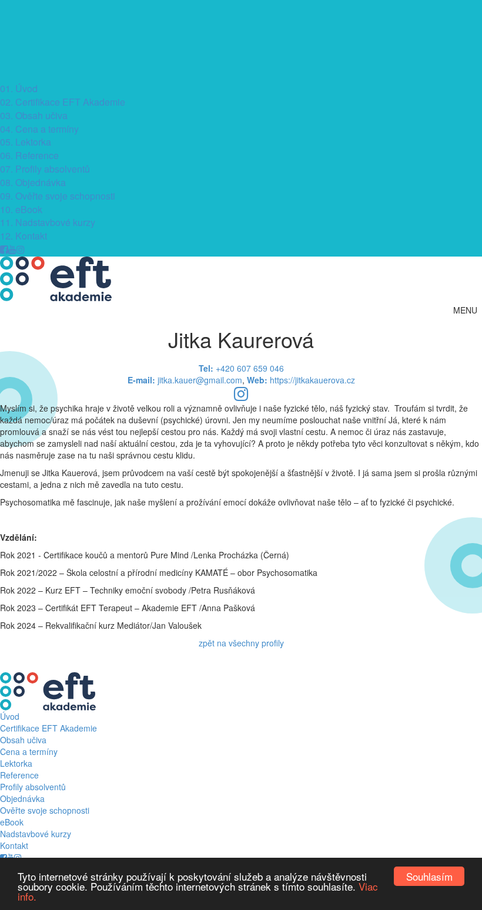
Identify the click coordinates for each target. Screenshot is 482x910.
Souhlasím (429, 876)
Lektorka (25, 142)
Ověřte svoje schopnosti (57, 196)
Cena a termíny (39, 129)
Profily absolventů (45, 169)
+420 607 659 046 (241, 368)
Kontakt (23, 235)
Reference (29, 155)
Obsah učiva (34, 115)
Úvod (19, 88)
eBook (21, 209)
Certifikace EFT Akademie (62, 102)
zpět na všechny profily (241, 643)
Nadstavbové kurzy (47, 222)
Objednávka (33, 182)
